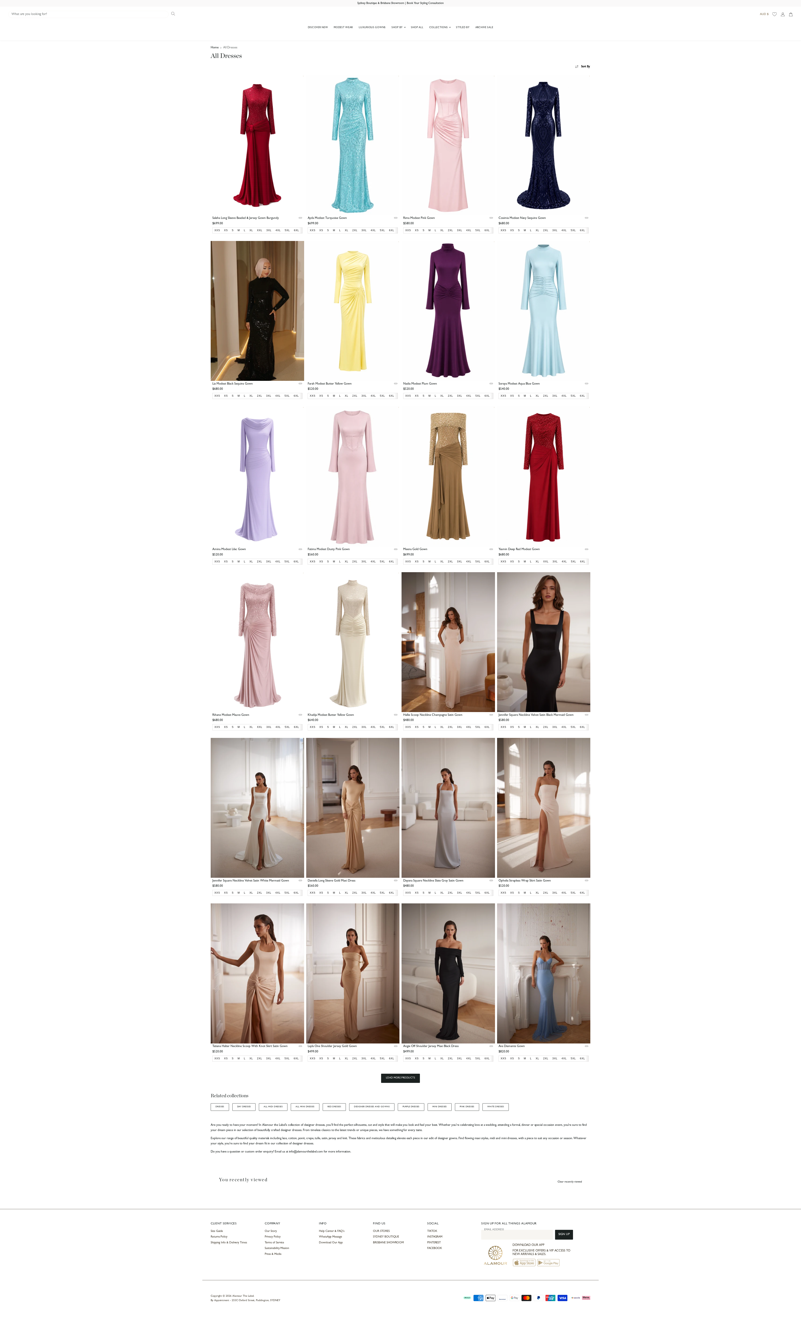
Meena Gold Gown (415, 549)
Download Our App (331, 1242)
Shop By (397, 27)
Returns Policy (219, 1236)
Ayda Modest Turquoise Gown (327, 218)
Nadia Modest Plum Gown (420, 384)
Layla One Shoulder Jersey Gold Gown (332, 1046)
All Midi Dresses (273, 1107)
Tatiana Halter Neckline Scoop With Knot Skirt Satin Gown (250, 1046)
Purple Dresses (411, 1107)
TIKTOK (432, 1231)
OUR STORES (381, 1231)
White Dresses (495, 1107)
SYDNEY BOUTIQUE (386, 1236)
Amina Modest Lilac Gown (229, 549)
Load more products (400, 1078)
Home (215, 47)
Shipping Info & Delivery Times (229, 1242)
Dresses (219, 1107)
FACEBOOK (434, 1248)
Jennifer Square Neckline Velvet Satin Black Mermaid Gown (536, 715)
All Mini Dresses (305, 1107)
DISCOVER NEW (318, 27)
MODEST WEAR (343, 27)
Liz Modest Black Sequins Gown (232, 384)
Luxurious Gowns (372, 27)
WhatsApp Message (330, 1236)
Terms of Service (274, 1242)
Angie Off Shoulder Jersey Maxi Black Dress (431, 1046)
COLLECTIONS (439, 27)
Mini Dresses (439, 1107)
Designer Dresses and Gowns (372, 1107)
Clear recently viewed (570, 1182)
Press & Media (273, 1254)
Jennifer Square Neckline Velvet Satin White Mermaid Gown (250, 881)
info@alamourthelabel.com (306, 1152)
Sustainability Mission (277, 1248)
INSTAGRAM (434, 1236)
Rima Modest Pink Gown (419, 218)
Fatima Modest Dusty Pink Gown (329, 549)
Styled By (462, 27)
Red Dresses (334, 1107)
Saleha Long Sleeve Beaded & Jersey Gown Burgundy (245, 218)
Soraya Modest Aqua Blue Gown (519, 384)
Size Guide (217, 1231)
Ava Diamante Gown (512, 1046)
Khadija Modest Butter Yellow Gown (331, 715)
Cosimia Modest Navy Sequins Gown (522, 218)
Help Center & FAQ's (331, 1231)
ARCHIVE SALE (484, 27)
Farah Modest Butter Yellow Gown (330, 384)
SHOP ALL (417, 27)
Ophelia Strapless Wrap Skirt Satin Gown (525, 881)
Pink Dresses (467, 1107)
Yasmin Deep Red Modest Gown (519, 549)
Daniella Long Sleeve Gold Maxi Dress (331, 881)
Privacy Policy (272, 1236)
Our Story (271, 1231)
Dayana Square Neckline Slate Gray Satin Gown (433, 881)
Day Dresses (244, 1107)
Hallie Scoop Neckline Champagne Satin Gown (432, 715)
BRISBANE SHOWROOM (388, 1242)
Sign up (564, 1234)
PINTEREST (434, 1242)
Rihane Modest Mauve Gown (230, 715)
